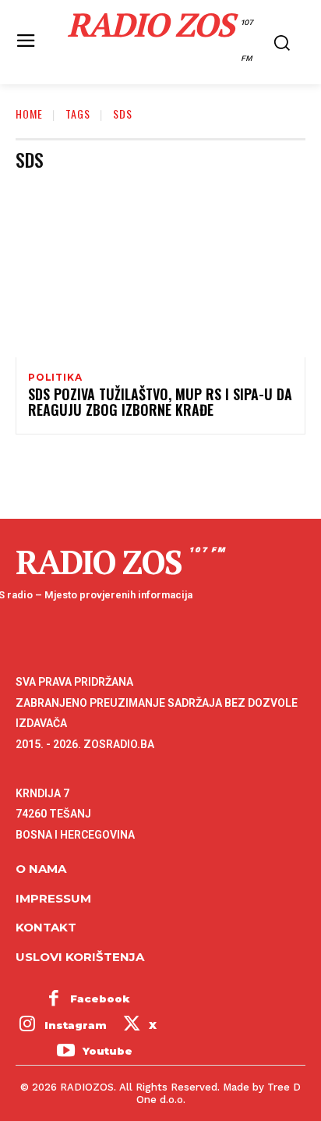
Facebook (100, 998)
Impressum (53, 898)
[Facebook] (54, 999)
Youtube (107, 1051)
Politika (55, 377)
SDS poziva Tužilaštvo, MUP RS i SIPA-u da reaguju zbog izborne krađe (160, 402)
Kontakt (46, 927)
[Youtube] (65, 1051)
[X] (132, 1026)
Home (29, 113)
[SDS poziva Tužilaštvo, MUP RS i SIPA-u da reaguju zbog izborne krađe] (160, 270)
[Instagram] (27, 1026)
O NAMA (41, 868)
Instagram (75, 1025)
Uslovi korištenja (80, 956)
